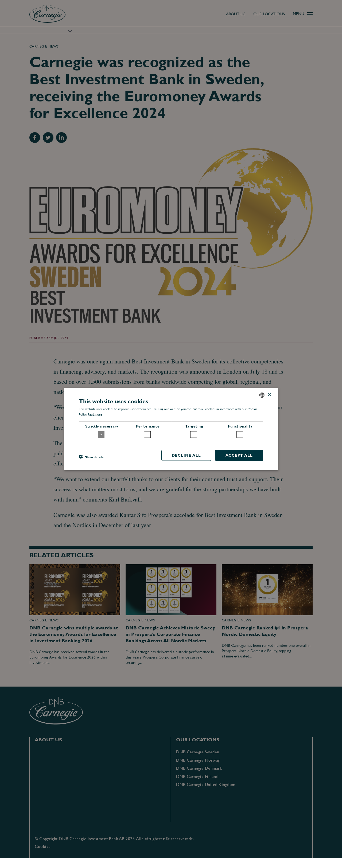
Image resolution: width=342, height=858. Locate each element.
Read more (95, 414)
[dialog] (171, 429)
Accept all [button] (239, 455)
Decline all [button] (186, 455)
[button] (91, 456)
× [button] (269, 395)
